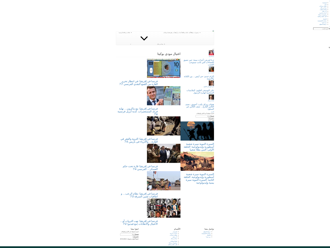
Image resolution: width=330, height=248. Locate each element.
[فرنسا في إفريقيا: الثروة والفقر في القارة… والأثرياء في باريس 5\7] (163, 126)
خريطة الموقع (323, 24)
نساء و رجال (323, 8)
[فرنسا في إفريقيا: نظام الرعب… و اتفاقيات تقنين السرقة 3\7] (163, 180)
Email (212, 116)
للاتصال (325, 19)
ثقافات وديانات (323, 6)
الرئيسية (324, 2)
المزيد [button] (212, 112)
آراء (326, 4)
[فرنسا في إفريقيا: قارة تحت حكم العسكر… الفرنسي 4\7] (163, 153)
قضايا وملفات (323, 9)
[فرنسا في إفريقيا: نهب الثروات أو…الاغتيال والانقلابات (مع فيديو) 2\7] (163, 208)
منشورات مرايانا (322, 15)
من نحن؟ (324, 22)
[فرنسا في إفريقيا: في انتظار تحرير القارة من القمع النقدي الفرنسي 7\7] (163, 68)
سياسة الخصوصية (322, 21)
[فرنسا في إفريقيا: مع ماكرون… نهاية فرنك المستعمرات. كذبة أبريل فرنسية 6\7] (163, 95)
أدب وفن (324, 11)
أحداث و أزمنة (323, 13)
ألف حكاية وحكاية (322, 16)
